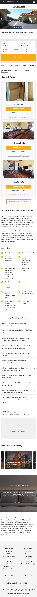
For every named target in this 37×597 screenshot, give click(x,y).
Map (10, 65)
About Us (9, 551)
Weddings (32, 65)
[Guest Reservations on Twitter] (12, 575)
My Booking (28, 554)
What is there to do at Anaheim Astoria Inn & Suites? (16, 376)
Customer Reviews (9, 556)
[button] (2, 19)
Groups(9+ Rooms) (20, 65)
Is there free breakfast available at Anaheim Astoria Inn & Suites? (15, 369)
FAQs (9, 554)
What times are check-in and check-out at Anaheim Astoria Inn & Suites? (16, 347)
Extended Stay (28, 561)
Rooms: (5, 50)
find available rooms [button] (18, 202)
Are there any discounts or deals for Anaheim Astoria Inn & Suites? (15, 391)
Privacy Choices (26, 564)
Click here (21, 532)
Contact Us (28, 551)
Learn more (4, 72)
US (28, 414)
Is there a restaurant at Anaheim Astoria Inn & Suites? (14, 362)
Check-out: (23, 43)
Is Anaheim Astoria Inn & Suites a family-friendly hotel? (16, 384)
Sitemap (9, 564)
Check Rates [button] (18, 109)
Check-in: (5, 43)
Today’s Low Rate (19, 113)
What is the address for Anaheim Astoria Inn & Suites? (14, 325)
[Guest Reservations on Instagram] (18, 575)
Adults (16, 50)
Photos (3, 65)
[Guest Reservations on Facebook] (6, 575)
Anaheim (16, 414)
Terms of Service (9, 559)
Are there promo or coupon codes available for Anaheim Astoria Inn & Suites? (14, 400)
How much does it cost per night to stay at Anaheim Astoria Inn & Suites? (16, 339)
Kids (27, 50)
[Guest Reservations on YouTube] (31, 575)
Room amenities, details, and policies (18, 117)
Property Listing (9, 566)
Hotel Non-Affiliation (9, 569)
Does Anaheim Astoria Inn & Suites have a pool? (16, 354)
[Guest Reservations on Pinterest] (25, 575)
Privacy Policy (9, 561)
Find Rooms (18, 57)
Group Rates (28, 556)
